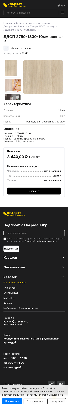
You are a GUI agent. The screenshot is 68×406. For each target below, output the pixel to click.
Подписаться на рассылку (25, 225)
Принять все (12, 401)
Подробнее (56, 394)
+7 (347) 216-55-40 (15, 321)
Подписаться (11, 248)
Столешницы (10, 292)
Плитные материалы (14, 282)
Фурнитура (9, 287)
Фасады (7, 303)
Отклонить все (35, 401)
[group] (43, 80)
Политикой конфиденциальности (41, 241)
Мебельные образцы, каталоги (20, 308)
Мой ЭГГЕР (9, 298)
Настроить (57, 401)
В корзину (34, 191)
